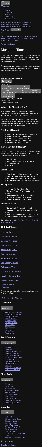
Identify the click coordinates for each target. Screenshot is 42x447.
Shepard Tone (10, 327)
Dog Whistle (9, 222)
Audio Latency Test (12, 355)
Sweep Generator (11, 317)
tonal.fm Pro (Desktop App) (15, 437)
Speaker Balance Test (13, 351)
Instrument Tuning (11, 423)
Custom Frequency (7, 98)
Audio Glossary (11, 431)
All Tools (8, 12)
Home (7, 10)
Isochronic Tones (11, 323)
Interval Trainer (10, 398)
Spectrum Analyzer (12, 362)
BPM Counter (10, 386)
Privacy (8, 445)
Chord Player (10, 388)
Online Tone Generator (13, 312)
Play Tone (7, 82)
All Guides (9, 417)
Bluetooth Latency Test (13, 357)
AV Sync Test (10, 359)
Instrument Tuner (11, 394)
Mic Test (8, 366)
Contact (13, 445)
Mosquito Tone (10, 329)
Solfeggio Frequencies (13, 400)
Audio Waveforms (11, 425)
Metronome (9, 384)
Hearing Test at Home (13, 419)
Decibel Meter (10, 364)
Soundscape (9, 16)
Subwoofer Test (11, 349)
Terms (3, 445)
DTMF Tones (10, 325)
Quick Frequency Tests (9, 84)
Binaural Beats (10, 321)
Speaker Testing (11, 421)
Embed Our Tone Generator (15, 433)
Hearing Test (30, 220)
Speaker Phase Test (12, 353)
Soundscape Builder (12, 403)
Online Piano (10, 392)
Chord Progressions (12, 390)
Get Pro (10, 19)
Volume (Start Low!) (8, 103)
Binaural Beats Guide (13, 427)
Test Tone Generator (12, 370)
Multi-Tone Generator (13, 314)
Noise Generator (11, 319)
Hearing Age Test (18, 220)
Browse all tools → (8, 284)
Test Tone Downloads (13, 368)
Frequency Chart (11, 429)
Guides (7, 14)
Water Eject (9, 333)
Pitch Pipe (9, 396)
